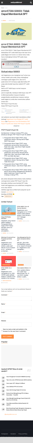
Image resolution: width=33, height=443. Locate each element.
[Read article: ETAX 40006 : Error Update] (8, 261)
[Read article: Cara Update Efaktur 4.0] (24, 261)
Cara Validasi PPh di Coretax (14, 386)
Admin (4, 20)
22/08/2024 (10, 253)
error (6, 7)
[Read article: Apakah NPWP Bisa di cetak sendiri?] (16, 356)
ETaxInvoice (6, 264)
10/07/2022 (12, 20)
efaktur (20, 264)
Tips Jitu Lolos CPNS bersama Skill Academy (18, 380)
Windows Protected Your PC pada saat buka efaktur (8, 239)
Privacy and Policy (23, 434)
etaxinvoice (8, 196)
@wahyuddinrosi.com (11, 414)
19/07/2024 (26, 279)
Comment (4, 295)
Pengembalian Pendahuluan (7, 213)
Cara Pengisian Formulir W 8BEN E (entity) (18, 376)
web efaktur (10, 192)
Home (2, 7)
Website (3, 321)
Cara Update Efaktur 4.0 (24, 268)
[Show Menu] (2, 2)
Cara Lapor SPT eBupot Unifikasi (15, 383)
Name (3, 304)
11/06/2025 (10, 233)
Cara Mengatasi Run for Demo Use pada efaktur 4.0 (24, 239)
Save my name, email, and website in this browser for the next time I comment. (15, 330)
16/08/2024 (26, 251)
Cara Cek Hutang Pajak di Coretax (16, 390)
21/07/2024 (5, 282)
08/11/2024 (26, 221)
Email (3, 312)
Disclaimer (13, 434)
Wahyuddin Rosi (7, 280)
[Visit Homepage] (16, 2)
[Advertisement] (16, 440)
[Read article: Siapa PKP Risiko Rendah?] (8, 210)
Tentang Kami (4, 434)
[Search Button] (31, 2)
